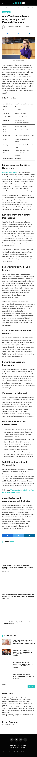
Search (4, 684)
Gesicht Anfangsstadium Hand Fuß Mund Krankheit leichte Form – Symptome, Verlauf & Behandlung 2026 (24, 641)
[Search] (34, 3)
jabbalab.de (10, 26)
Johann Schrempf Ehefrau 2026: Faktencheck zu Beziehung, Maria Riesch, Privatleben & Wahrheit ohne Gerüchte (17, 567)
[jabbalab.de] (18, 3)
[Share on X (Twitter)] (18, 33)
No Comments (27, 26)
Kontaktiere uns (14, 745)
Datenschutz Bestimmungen (18, 747)
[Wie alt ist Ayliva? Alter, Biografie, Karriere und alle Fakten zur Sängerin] (18, 611)
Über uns (24, 745)
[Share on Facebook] (7, 33)
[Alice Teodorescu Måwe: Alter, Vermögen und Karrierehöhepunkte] (18, 47)
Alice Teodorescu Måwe (10, 172)
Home (3, 7)
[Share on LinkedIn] (29, 33)
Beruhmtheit (6, 12)
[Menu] (3, 3)
